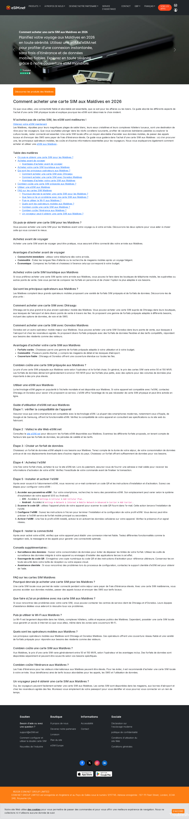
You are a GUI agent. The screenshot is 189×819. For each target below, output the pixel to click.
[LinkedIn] (104, 763)
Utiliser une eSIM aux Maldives (34, 187)
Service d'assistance (109, 7)
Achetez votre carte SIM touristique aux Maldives (44, 167)
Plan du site (56, 740)
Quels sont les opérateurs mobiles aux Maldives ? (48, 203)
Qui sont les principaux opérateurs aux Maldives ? (44, 170)
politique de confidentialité (124, 732)
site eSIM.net (33, 433)
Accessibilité (87, 723)
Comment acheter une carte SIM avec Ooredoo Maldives (52, 177)
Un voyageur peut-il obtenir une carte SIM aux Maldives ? (52, 213)
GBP (137, 6)
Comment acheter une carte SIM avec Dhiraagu (47, 173)
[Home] (15, 8)
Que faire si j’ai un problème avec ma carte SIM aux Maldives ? (55, 197)
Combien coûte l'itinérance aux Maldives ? (44, 210)
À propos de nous (54, 6)
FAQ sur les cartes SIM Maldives (35, 190)
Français (149, 6)
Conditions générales (121, 746)
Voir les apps (164, 7)
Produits (34, 6)
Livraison (54, 734)
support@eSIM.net (29, 732)
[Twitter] (89, 763)
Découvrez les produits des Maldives (34, 91)
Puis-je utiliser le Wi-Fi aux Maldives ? (41, 200)
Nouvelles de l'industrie (31, 746)
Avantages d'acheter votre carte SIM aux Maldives (48, 180)
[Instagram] (97, 763)
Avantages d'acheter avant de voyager (42, 164)
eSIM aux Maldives (47, 144)
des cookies (34, 809)
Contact (126, 6)
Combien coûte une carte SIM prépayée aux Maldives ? (47, 183)
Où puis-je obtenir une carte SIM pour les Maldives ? (45, 157)
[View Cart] (175, 5)
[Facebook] (82, 763)
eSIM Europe (57, 745)
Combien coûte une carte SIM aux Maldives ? (46, 207)
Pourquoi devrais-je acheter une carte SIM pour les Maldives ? (55, 193)
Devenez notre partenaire (83, 6)
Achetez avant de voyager (31, 160)
